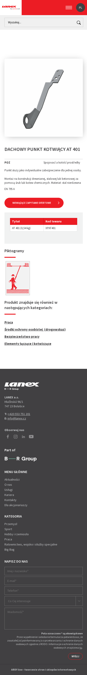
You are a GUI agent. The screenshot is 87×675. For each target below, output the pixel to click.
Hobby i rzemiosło (16, 534)
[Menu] (69, 7)
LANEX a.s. (11, 7)
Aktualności (12, 479)
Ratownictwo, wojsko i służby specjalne (30, 544)
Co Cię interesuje (19, 601)
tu (81, 647)
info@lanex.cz (17, 418)
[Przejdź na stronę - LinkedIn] (23, 436)
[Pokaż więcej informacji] (18, 278)
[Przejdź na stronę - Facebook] (7, 436)
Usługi (8, 490)
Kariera (9, 495)
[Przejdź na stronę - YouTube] (31, 436)
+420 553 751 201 (19, 414)
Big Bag (9, 549)
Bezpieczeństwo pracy (21, 336)
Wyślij (75, 656)
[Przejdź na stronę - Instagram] (15, 436)
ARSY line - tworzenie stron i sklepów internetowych (43, 669)
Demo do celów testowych (21, 386)
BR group (20, 459)
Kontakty (10, 500)
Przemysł (10, 524)
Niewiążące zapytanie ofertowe (31, 202)
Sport (8, 529)
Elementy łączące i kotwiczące (27, 343)
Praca (8, 322)
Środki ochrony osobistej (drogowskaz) (35, 329)
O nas (8, 485)
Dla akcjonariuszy (15, 505)
